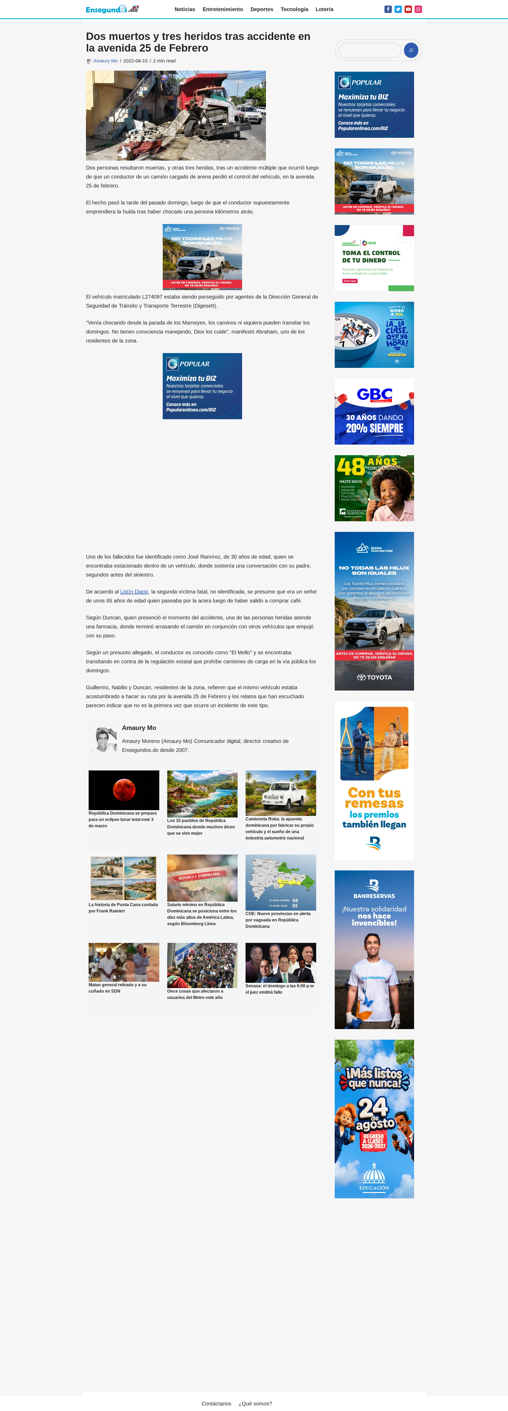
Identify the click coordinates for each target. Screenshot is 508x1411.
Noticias (185, 9)
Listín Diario (134, 592)
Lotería (324, 9)
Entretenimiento (223, 9)
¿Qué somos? (255, 1404)
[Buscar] (411, 50)
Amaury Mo (105, 60)
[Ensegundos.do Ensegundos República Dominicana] (112, 9)
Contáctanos (216, 1404)
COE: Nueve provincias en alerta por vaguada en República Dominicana (278, 920)
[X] (398, 9)
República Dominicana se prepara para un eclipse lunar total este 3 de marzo (123, 819)
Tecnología (294, 9)
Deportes (262, 9)
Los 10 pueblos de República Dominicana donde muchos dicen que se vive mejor (201, 826)
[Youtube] (408, 9)
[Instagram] (418, 9)
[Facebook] (388, 9)
